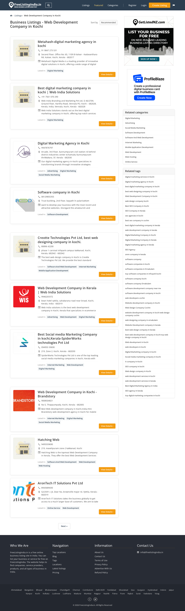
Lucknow (56, 593)
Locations (57, 564)
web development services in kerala (140, 381)
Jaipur (171, 590)
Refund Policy (101, 572)
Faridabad (111, 590)
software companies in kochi (137, 264)
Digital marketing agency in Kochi (139, 181)
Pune (122, 593)
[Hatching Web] (24, 448)
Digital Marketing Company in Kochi (140, 235)
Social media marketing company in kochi (143, 356)
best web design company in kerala (140, 329)
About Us (99, 552)
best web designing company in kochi (141, 191)
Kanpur (29, 593)
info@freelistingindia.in (151, 552)
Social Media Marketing (49, 174)
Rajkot (130, 593)
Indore (163, 590)
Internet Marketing (87, 266)
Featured (98, 5)
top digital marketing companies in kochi (142, 395)
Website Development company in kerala (142, 325)
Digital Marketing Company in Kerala (140, 240)
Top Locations (59, 552)
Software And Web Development (61, 266)
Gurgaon (141, 590)
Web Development (68, 317)
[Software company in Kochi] (24, 201)
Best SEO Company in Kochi (137, 206)
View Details (107, 74)
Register (132, 5)
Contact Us (100, 556)
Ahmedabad (16, 590)
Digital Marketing (55, 70)
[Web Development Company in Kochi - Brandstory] (24, 400)
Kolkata (46, 593)
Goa (132, 590)
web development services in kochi (140, 376)
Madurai (77, 593)
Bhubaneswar (51, 590)
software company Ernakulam (138, 283)
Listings (86, 5)
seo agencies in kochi (134, 215)
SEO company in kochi (134, 366)
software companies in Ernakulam (139, 269)
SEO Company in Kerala (135, 210)
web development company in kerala (141, 230)
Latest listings (59, 568)
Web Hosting (44, 465)
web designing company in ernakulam (141, 320)
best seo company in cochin (137, 220)
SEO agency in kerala (134, 390)
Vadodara (148, 593)
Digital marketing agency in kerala (139, 244)
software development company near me (143, 288)
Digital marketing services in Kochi (139, 176)
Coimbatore (88, 590)
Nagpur (97, 593)
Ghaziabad (123, 590)
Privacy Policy (101, 564)
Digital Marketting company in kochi (140, 352)
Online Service (53, 508)
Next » (64, 526)
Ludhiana (67, 593)
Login (144, 5)
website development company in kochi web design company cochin (147, 314)
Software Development (57, 214)
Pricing (55, 572)
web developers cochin (135, 298)
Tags (54, 560)
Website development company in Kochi (142, 303)
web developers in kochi (135, 347)
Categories (113, 5)
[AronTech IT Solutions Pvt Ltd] (24, 492)
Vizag (157, 593)
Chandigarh (65, 590)
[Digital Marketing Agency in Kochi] (24, 152)
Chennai (76, 590)
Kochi (37, 593)
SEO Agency (130, 249)
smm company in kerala (135, 254)
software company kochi (135, 278)
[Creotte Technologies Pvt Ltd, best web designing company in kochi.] (24, 246)
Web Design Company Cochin (137, 307)
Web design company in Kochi (138, 371)
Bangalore (29, 590)
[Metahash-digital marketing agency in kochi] (24, 50)
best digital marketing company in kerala (142, 225)
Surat (138, 593)
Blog (54, 556)
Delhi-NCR (100, 590)
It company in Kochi (133, 361)
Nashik (106, 593)
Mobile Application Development (53, 270)
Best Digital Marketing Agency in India (141, 386)
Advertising (52, 171)
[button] (173, 5)
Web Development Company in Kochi (141, 196)
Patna (114, 593)
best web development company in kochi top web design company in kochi (146, 336)
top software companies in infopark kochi (143, 273)
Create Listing (159, 5)
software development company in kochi (142, 293)
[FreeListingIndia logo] (25, 5)
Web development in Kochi (136, 342)
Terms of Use (101, 560)
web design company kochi (136, 201)
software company (133, 259)
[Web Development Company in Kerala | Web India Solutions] (24, 296)
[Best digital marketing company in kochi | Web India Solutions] (24, 96)
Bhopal (39, 590)
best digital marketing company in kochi (142, 186)
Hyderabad (152, 590)
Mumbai (87, 593)
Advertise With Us (103, 568)
